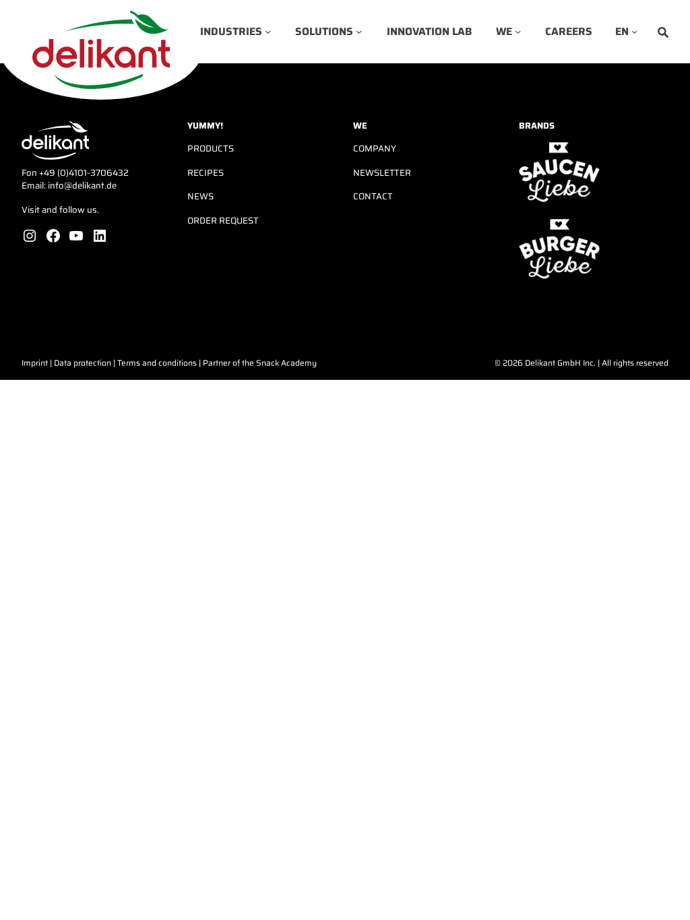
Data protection (82, 362)
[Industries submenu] (268, 31)
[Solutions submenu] (359, 31)
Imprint (35, 362)
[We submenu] (518, 31)
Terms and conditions (157, 362)
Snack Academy (286, 362)
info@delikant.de (82, 185)
